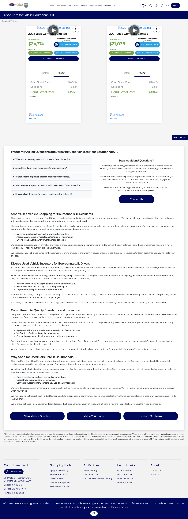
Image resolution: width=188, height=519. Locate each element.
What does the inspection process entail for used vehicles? (42, 177)
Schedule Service (125, 478)
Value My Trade (124, 470)
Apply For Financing (59, 470)
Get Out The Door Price (68, 53)
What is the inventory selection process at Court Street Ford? (44, 159)
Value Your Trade (94, 416)
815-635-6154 (17, 485)
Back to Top (179, 137)
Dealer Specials (57, 478)
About (155, 465)
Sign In (175, 5)
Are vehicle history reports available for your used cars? (41, 168)
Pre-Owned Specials (59, 486)
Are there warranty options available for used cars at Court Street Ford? (48, 185)
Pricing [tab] (61, 73)
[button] (75, 29)
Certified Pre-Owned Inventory (98, 478)
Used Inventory (91, 474)
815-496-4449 (19, 489)
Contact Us (136, 199)
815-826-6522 (17, 493)
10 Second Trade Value (55, 59)
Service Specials (124, 482)
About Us (155, 474)
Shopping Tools (60, 465)
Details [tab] (45, 73)
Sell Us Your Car (124, 474)
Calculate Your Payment (40, 53)
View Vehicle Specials (37, 416)
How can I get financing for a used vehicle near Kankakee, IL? (43, 194)
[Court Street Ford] (18, 5)
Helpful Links (126, 465)
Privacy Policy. (119, 507)
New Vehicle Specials (60, 482)
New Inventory (90, 470)
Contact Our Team (151, 416)
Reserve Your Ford (58, 474)
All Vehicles (91, 465)
